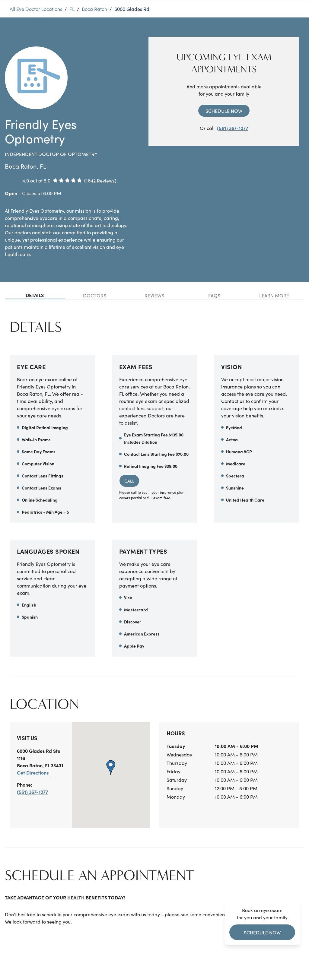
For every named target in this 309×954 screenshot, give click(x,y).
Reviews (154, 295)
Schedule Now (223, 110)
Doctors (94, 295)
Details (35, 295)
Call (129, 481)
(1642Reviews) (100, 180)
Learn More (274, 295)
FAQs (214, 295)
